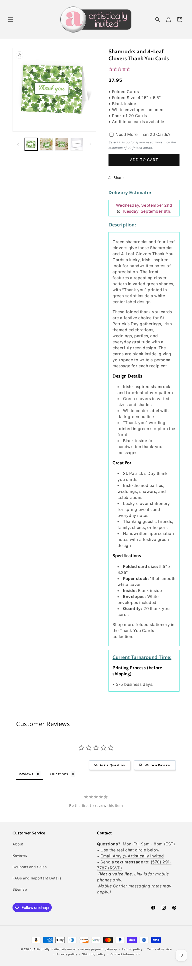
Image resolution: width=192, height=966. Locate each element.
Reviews (19, 855)
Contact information (125, 954)
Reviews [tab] (26, 774)
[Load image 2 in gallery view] (46, 144)
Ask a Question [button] (112, 765)
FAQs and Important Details (37, 878)
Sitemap (19, 889)
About (17, 844)
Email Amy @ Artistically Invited (132, 855)
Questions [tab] (59, 774)
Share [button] (119, 177)
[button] (10, 19)
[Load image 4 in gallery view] (76, 144)
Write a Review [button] (157, 765)
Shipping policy (94, 954)
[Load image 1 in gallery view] (31, 144)
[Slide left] (18, 144)
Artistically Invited (47, 949)
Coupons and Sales (29, 867)
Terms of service (159, 949)
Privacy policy (66, 954)
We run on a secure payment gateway (89, 949)
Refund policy (132, 949)
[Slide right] (90, 144)
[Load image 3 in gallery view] (61, 144)
